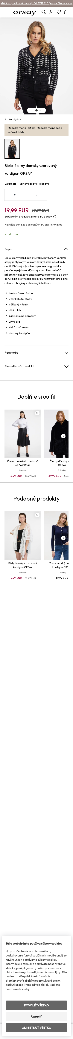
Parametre (11, 352)
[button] (36, 110)
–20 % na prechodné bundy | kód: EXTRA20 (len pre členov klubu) (36, 3)
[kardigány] (5, 119)
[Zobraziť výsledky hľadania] (44, 12)
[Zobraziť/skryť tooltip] (54, 217)
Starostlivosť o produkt (19, 366)
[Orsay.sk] (25, 12)
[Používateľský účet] (51, 12)
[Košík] (66, 12)
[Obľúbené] (59, 12)
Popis (8, 249)
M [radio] (15, 195)
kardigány (15, 119)
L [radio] (36, 195)
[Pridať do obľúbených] (37, 413)
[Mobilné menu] (7, 12)
